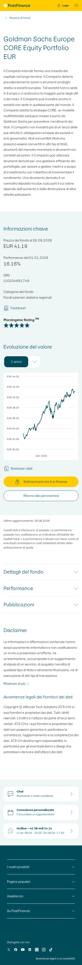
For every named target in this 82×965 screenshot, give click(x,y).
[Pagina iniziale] (16, 5)
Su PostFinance (18, 911)
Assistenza (15, 896)
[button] (75, 5)
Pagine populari (18, 882)
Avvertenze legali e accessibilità (55, 958)
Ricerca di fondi (20, 18)
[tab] (16, 361)
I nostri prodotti (18, 867)
